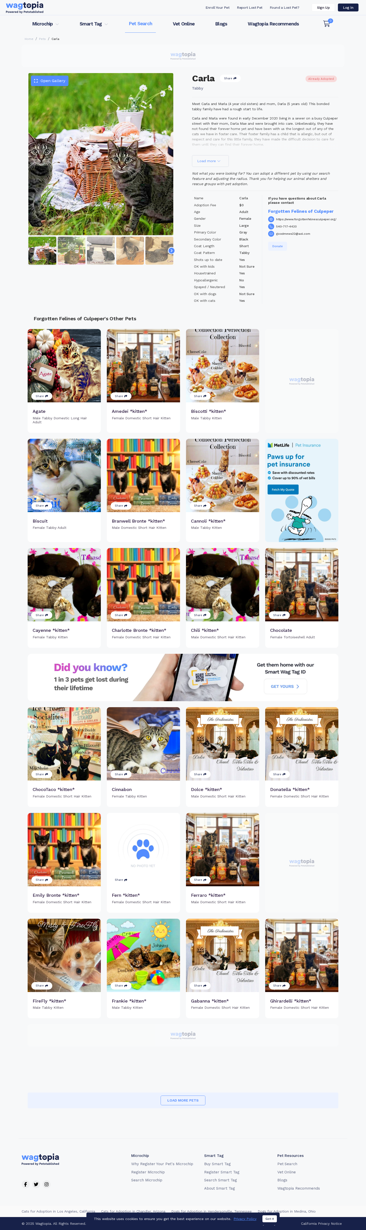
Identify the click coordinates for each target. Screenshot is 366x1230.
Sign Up (323, 7)
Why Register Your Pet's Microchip (162, 1164)
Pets (42, 39)
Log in (348, 7)
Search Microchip (146, 1180)
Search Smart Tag (220, 1180)
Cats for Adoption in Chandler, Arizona (133, 1211)
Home (29, 39)
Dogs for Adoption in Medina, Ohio (287, 1211)
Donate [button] (277, 246)
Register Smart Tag (221, 1172)
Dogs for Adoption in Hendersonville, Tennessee (211, 1211)
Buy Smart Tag (217, 1164)
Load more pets (183, 1100)
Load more (207, 161)
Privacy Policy (245, 1219)
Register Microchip (148, 1172)
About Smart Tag (219, 1188)
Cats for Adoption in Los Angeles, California (58, 1211)
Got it (269, 1219)
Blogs (221, 24)
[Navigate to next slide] (171, 250)
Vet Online (183, 24)
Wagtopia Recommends (273, 24)
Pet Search (140, 23)
